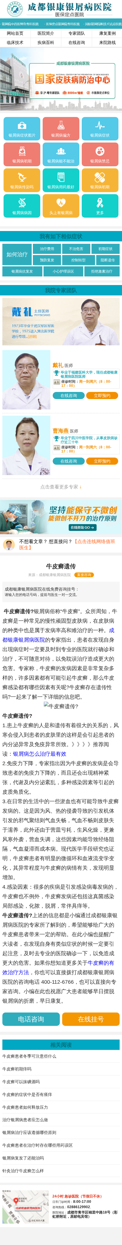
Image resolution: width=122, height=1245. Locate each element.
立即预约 (102, 395)
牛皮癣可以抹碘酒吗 (21, 1081)
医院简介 (46, 33)
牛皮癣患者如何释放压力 (25, 1107)
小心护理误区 (63, 271)
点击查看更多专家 (61, 486)
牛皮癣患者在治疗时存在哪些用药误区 (37, 1145)
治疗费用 (47, 249)
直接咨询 (84, 575)
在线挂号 (91, 1019)
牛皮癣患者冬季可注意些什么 (29, 1056)
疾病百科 (46, 42)
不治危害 (76, 249)
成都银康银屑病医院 (55, 575)
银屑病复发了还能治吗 (23, 1158)
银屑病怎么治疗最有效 (39, 754)
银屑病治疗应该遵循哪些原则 (29, 1132)
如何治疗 (17, 254)
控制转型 (78, 260)
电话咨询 (31, 1019)
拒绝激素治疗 (102, 271)
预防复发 (47, 260)
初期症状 (105, 249)
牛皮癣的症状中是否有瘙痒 (27, 1094)
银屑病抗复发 (22, 271)
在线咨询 (76, 42)
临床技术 (15, 42)
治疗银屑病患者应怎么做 (25, 1119)
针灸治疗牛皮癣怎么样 (23, 1170)
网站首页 (15, 33)
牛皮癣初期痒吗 (16, 1069)
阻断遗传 (108, 260)
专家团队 (76, 33)
